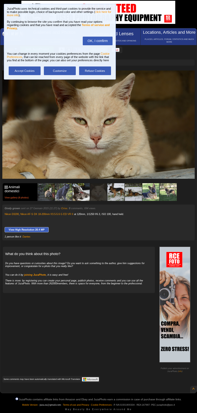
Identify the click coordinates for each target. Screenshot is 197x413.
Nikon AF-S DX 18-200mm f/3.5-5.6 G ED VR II (46, 214)
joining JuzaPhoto (35, 274)
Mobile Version (30, 405)
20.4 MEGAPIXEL (101, 171)
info (180, 371)
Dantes (26, 236)
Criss (64, 208)
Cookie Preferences (101, 405)
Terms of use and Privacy (76, 405)
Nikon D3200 (12, 214)
